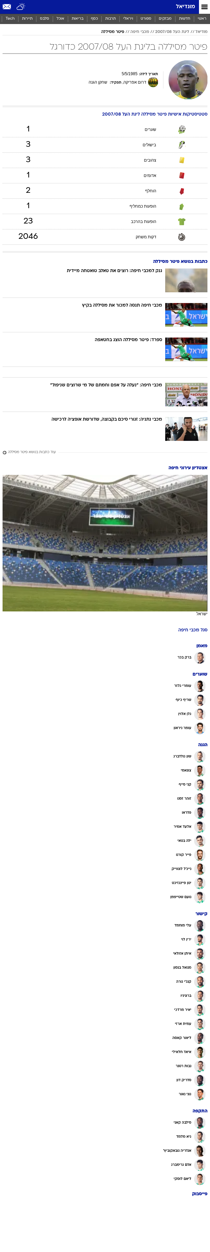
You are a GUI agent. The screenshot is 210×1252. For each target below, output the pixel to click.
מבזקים (165, 19)
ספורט (146, 19)
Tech (10, 19)
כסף (94, 19)
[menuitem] (184, 19)
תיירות (27, 19)
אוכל (60, 19)
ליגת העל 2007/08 (172, 32)
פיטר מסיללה (112, 32)
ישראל (201, 614)
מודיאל (201, 32)
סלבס (44, 19)
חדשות (184, 19)
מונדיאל (185, 6)
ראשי (202, 19)
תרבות (110, 19)
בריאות (77, 19)
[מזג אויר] (21, 7)
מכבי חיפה (139, 32)
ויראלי (128, 19)
